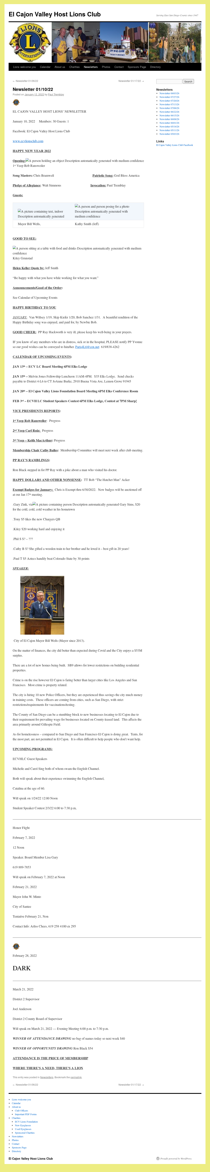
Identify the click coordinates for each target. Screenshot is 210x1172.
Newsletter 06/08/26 (169, 119)
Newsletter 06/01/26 (169, 122)
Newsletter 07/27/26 (169, 96)
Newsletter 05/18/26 (169, 126)
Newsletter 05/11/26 (169, 130)
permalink (76, 1077)
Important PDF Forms (26, 1114)
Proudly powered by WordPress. (176, 1158)
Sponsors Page (137, 67)
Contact (119, 67)
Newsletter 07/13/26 (169, 104)
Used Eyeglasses (23, 1129)
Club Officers (21, 1110)
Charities (74, 67)
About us (60, 67)
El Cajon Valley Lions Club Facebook (174, 144)
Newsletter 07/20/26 (169, 100)
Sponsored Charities (25, 1132)
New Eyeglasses (23, 1125)
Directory (155, 67)
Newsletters (91, 67)
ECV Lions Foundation (26, 1121)
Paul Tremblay (56, 94)
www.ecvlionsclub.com (28, 141)
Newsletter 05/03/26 (169, 133)
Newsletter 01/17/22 (131, 80)
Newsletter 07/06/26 (169, 108)
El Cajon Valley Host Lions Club (55, 13)
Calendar (45, 67)
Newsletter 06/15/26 (169, 115)
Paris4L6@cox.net (87, 347)
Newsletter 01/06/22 (25, 80)
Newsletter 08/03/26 (169, 93)
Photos (106, 67)
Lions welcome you (24, 67)
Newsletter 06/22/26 (169, 111)
